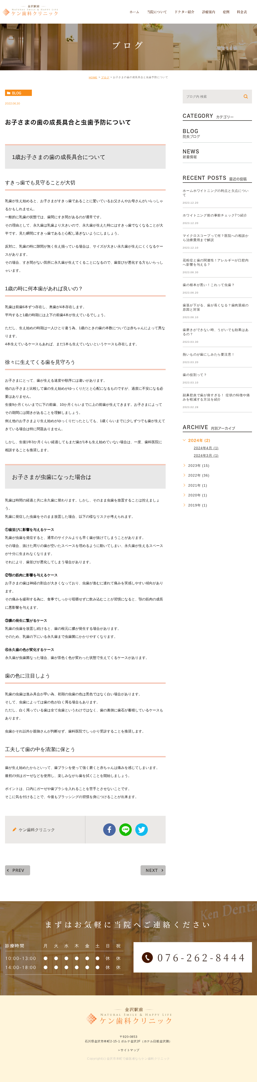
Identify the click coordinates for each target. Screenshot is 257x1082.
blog (16, 92)
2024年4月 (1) (206, 448)
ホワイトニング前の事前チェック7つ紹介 (215, 215)
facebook (109, 829)
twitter (141, 829)
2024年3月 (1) (206, 455)
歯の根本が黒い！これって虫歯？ (209, 285)
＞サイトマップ (128, 1050)
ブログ (105, 77)
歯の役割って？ (195, 375)
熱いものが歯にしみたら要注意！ (209, 354)
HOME (93, 77)
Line (125, 829)
